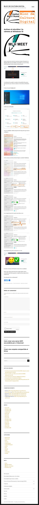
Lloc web (6, 322)
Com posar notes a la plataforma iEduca (13, 378)
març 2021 (7, 417)
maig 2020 (7, 423)
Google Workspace (9, 444)
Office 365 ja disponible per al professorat (17, 390)
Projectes (6, 483)
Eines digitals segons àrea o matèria (11, 478)
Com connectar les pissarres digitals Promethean (15, 376)
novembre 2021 (8, 410)
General (26, 283)
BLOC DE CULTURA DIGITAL (14, 6)
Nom (5, 312)
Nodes (6, 450)
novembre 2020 (8, 420)
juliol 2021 (7, 413)
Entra (6, 463)
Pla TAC (5, 491)
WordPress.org (8, 467)
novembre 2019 (8, 427)
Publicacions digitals (8, 486)
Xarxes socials (6, 488)
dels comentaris (9, 466)
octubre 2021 (7, 412)
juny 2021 (7, 414)
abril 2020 (7, 424)
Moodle (6, 449)
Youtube (6, 453)
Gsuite (5, 498)
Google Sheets (8, 443)
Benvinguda (6, 473)
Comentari (6, 296)
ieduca (5, 493)
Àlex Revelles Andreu (8, 283)
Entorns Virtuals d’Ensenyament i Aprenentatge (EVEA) (15, 481)
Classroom (7, 439)
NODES (5, 496)
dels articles (8, 464)
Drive (6, 440)
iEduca (6, 446)
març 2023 (7, 407)
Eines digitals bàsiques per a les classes (11, 476)
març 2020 (7, 426)
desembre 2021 (8, 409)
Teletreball (7, 451)
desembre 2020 (8, 419)
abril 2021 (7, 416)
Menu (33, 6)
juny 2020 (7, 422)
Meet (6, 447)
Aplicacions (23, 283)
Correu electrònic (8, 317)
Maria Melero (8, 392)
